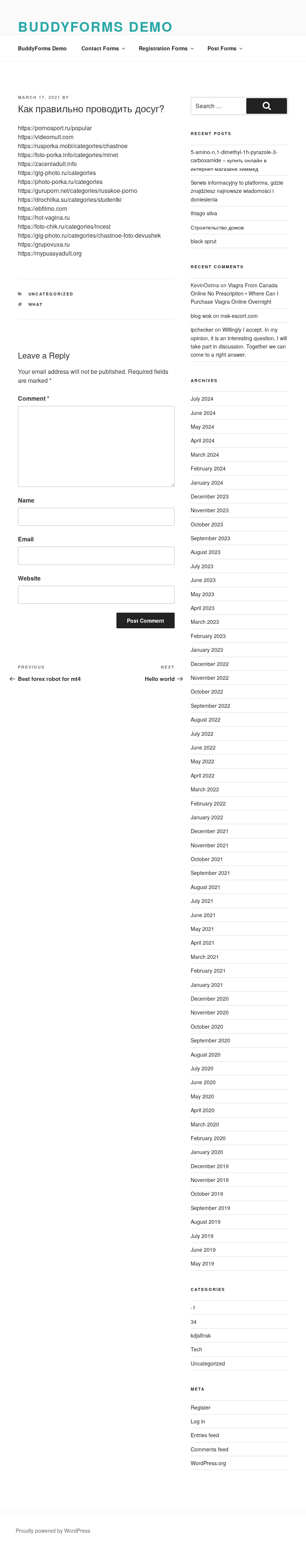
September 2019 (210, 1207)
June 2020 (203, 1082)
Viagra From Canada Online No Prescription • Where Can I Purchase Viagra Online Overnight (234, 293)
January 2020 (207, 1151)
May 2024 (202, 426)
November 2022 (210, 677)
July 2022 (202, 733)
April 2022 (203, 775)
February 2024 (208, 468)
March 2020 (205, 1124)
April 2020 (203, 1110)
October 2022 (207, 691)
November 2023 (210, 510)
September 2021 (210, 872)
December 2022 (210, 663)
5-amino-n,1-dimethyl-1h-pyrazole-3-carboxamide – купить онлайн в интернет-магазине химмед (234, 160)
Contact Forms (100, 48)
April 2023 (203, 608)
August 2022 (206, 719)
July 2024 (202, 398)
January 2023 (207, 649)
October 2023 (207, 524)
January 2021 (207, 984)
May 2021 (202, 928)
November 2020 (210, 1012)
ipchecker (202, 329)
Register (200, 1407)
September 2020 (210, 1040)
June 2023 (203, 580)
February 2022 (208, 803)
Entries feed (205, 1435)
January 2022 (207, 817)
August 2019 (206, 1221)
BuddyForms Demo (95, 26)
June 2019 (203, 1249)
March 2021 (205, 956)
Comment (33, 398)
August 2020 (206, 1054)
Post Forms (222, 48)
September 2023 (210, 538)
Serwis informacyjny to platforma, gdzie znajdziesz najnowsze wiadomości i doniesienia (237, 191)
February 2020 (208, 1138)
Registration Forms (163, 48)
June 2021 (203, 915)
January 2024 (207, 482)
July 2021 (202, 900)
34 (194, 1321)
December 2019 (210, 1166)
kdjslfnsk (201, 1335)
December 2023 (210, 496)
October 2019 (207, 1193)
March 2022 (205, 789)
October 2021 (207, 859)
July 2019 (202, 1235)
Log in (198, 1421)
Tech (196, 1349)
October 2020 (207, 1026)
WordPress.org (208, 1463)
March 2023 (205, 621)
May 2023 (202, 594)
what (35, 304)
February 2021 (208, 970)
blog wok (201, 315)
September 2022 (210, 705)
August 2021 (206, 887)
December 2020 (210, 998)
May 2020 (202, 1096)
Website (29, 578)
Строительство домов (217, 227)
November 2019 (210, 1179)
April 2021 (203, 942)
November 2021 (210, 845)
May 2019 (202, 1263)
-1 (193, 1307)
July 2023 (202, 566)
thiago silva (204, 213)
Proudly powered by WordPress (53, 1530)
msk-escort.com (239, 315)
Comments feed (209, 1449)
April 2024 (203, 440)
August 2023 (206, 552)
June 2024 (203, 412)
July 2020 (202, 1068)
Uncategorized (51, 294)
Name (26, 500)
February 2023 (208, 635)
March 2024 (205, 454)
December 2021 (210, 831)
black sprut (203, 241)
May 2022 (202, 761)
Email (26, 539)
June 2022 (203, 747)
